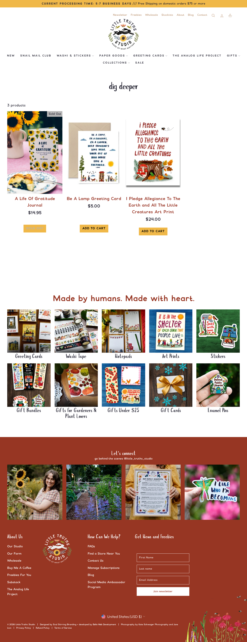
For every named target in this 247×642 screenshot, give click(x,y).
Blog (191, 15)
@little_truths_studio (138, 458)
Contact (202, 15)
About (180, 15)
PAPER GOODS (112, 55)
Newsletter (120, 15)
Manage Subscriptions (104, 568)
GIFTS (232, 55)
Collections (115, 63)
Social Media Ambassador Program (106, 585)
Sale (139, 63)
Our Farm (14, 553)
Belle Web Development (104, 625)
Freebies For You (19, 575)
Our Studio (15, 546)
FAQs (91, 546)
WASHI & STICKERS (74, 55)
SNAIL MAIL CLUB (35, 55)
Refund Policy (43, 628)
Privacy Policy (23, 628)
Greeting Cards (149, 55)
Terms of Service (63, 628)
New (11, 55)
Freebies (136, 15)
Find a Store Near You (104, 553)
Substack (13, 582)
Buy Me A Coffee (19, 568)
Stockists (167, 15)
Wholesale (151, 15)
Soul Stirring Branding (64, 625)
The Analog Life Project (197, 55)
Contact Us (95, 560)
